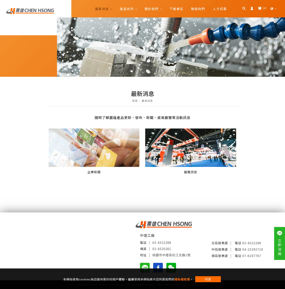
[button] (244, 9)
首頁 (135, 101)
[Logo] (30, 10)
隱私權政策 (182, 279)
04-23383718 (252, 249)
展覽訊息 (190, 172)
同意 (208, 279)
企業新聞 (94, 172)
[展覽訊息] (190, 147)
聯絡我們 (198, 8)
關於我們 (152, 8)
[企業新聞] (94, 147)
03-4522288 (161, 242)
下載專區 (176, 8)
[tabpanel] (142, 47)
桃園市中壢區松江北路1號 (171, 255)
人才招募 (220, 8)
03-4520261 (161, 248)
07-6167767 (251, 255)
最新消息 (102, 8)
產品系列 (127, 8)
